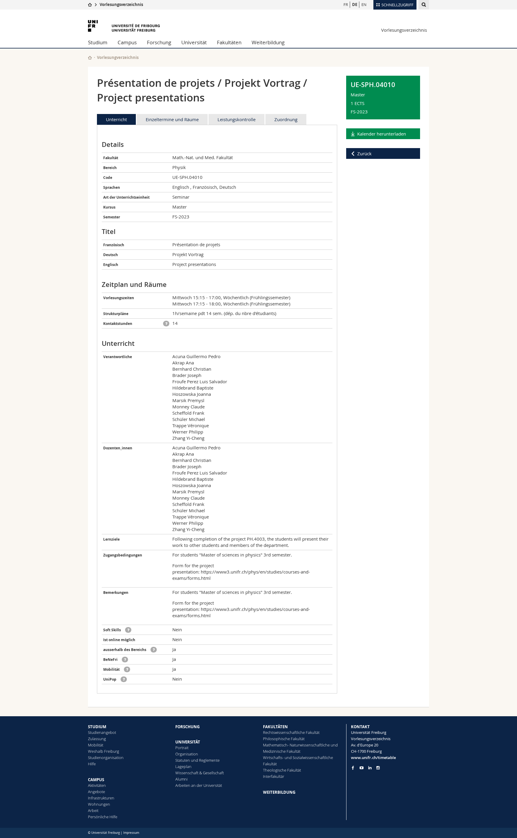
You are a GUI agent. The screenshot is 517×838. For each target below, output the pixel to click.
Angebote (96, 791)
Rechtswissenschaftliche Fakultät (291, 732)
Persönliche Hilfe (102, 816)
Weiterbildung (268, 42)
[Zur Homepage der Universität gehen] (124, 26)
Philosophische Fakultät (284, 738)
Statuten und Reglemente (197, 760)
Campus (127, 42)
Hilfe (92, 763)
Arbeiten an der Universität (198, 785)
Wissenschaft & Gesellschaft (199, 772)
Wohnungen (99, 804)
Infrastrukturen (101, 798)
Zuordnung (285, 119)
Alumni (181, 779)
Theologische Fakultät (282, 770)
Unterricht (116, 119)
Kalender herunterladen (381, 134)
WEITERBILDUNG (279, 792)
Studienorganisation (106, 757)
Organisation (186, 754)
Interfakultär (273, 776)
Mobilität (95, 745)
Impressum (131, 833)
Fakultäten (229, 42)
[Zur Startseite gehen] (90, 4)
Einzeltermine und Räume (172, 119)
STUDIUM (97, 726)
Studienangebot (102, 732)
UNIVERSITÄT (187, 742)
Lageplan (183, 766)
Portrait (181, 747)
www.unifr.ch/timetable (373, 757)
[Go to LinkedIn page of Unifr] (370, 768)
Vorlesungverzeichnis (118, 57)
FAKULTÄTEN (275, 726)
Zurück (364, 153)
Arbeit (93, 810)
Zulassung (97, 738)
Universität (194, 42)
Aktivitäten (97, 785)
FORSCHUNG (187, 726)
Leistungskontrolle (237, 119)
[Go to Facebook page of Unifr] (353, 767)
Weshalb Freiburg (103, 751)
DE (354, 4)
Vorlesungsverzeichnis (121, 4)
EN (364, 4)
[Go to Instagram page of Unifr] (378, 768)
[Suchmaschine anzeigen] (424, 4)
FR (345, 4)
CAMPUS (96, 779)
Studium (97, 42)
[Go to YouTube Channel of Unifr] (362, 768)
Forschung (159, 42)
